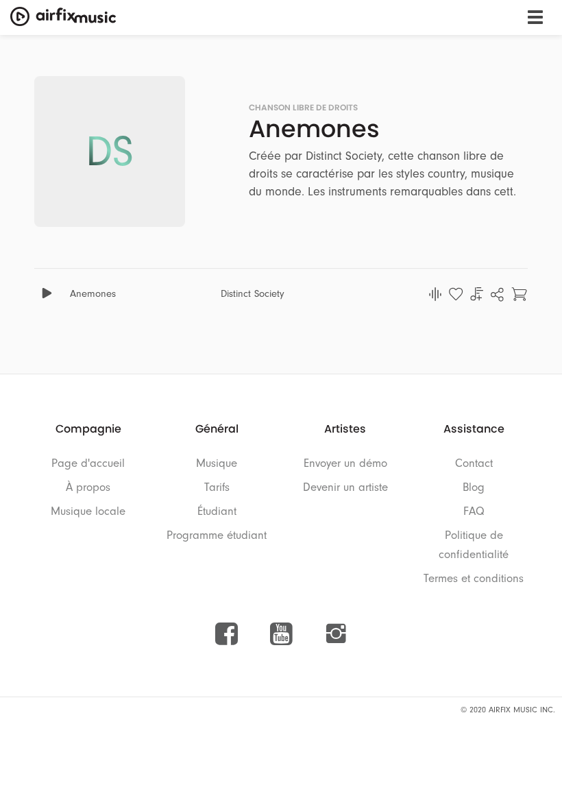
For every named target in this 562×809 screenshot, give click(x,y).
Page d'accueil (88, 463)
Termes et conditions (474, 578)
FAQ (474, 511)
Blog (474, 487)
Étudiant (216, 511)
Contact (474, 463)
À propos (88, 487)
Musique (216, 463)
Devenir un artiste (345, 487)
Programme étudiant (217, 535)
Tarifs (217, 487)
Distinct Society (252, 294)
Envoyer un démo (345, 463)
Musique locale (88, 511)
